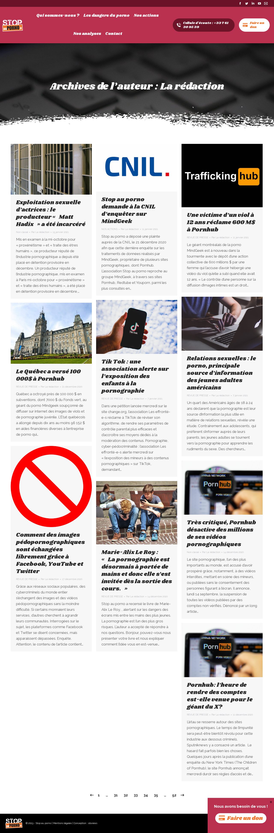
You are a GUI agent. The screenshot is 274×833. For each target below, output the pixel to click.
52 (174, 795)
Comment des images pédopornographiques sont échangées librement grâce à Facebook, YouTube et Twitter (50, 553)
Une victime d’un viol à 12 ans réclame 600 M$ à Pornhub (221, 222)
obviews (92, 823)
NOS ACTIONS (109, 229)
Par (40, 232)
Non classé (22, 232)
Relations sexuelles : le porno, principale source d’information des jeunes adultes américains (221, 373)
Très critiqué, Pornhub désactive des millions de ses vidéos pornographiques (221, 533)
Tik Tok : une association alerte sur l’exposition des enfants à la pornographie (135, 376)
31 (116, 795)
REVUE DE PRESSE (197, 237)
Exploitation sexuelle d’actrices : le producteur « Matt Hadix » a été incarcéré (50, 213)
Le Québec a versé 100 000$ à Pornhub (48, 375)
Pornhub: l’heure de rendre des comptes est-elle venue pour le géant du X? (220, 696)
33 (136, 795)
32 (126, 795)
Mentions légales (62, 823)
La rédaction (192, 87)
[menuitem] (57, 15)
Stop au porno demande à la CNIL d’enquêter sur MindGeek (128, 210)
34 (146, 795)
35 (156, 795)
